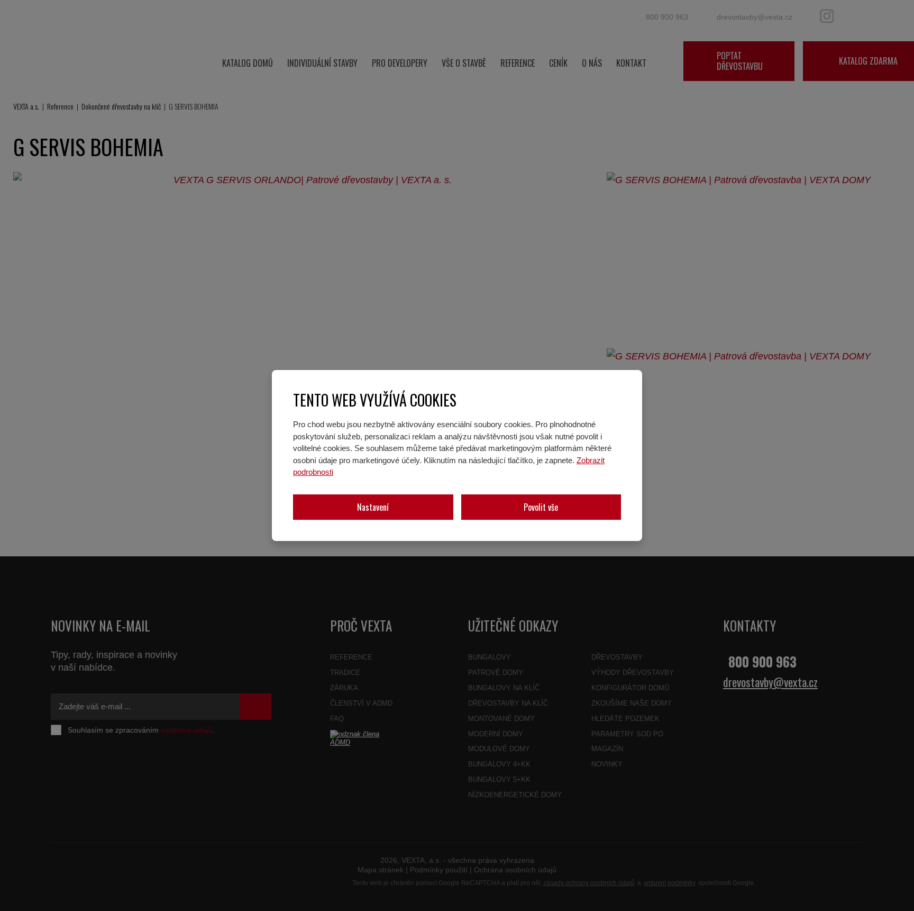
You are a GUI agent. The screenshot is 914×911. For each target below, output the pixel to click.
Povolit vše (541, 507)
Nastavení (373, 507)
